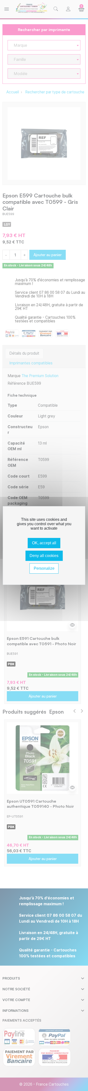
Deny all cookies (44, 556)
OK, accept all (44, 543)
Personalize (44, 568)
